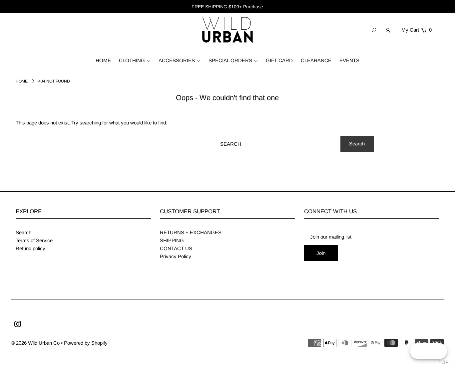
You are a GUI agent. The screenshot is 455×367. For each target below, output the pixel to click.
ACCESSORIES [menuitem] (177, 60)
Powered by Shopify (86, 343)
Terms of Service (34, 240)
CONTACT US (176, 248)
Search (23, 232)
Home (22, 81)
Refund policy (30, 248)
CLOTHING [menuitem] (132, 60)
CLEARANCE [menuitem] (316, 60)
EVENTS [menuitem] (349, 60)
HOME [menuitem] (103, 60)
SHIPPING (172, 240)
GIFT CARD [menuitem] (279, 60)
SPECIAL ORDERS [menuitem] (230, 60)
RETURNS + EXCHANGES (191, 232)
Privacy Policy (175, 256)
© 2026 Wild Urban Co (35, 343)
